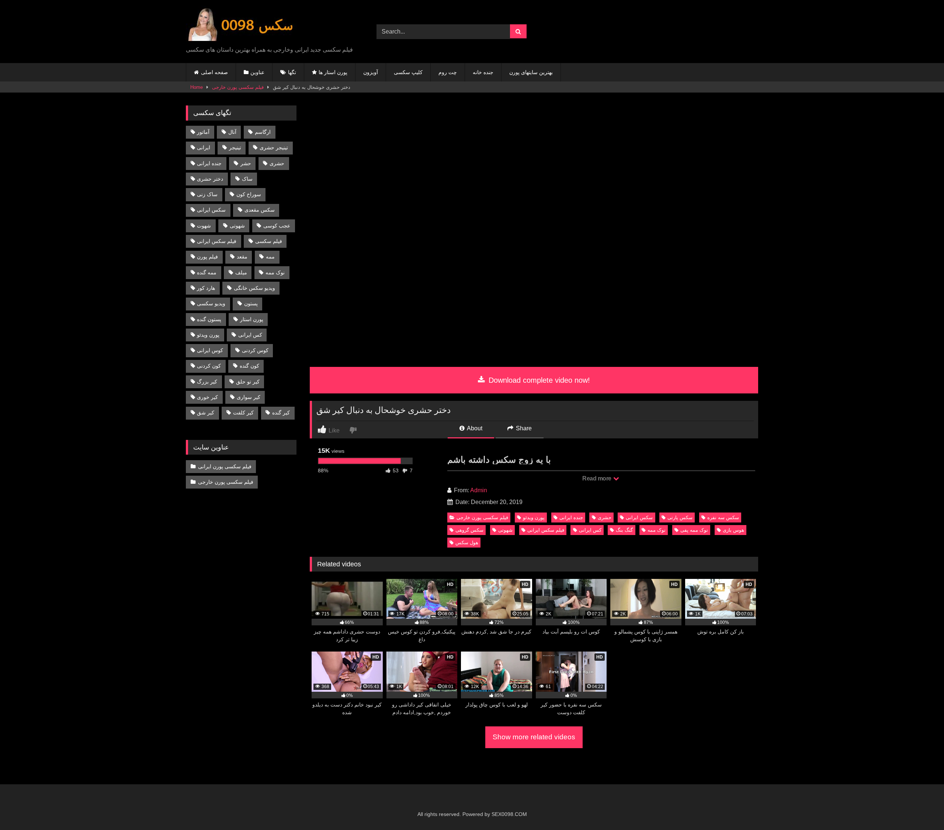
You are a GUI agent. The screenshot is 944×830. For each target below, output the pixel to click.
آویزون (370, 72)
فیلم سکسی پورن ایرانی (224, 466)
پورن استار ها (333, 72)
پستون (251, 303)
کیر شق (205, 413)
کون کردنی (209, 366)
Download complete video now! (538, 380)
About (474, 428)
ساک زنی (207, 194)
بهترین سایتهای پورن (531, 72)
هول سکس (466, 542)
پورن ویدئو (534, 517)
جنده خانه (483, 72)
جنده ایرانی (571, 517)
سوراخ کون (248, 194)
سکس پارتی (680, 517)
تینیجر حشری (274, 147)
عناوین (257, 72)
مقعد (242, 257)
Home (196, 87)
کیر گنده (281, 413)
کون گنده (249, 366)
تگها (292, 72)
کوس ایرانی (210, 350)
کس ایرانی (590, 530)
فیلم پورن (207, 257)
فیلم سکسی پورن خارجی (238, 87)
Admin (478, 490)
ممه (270, 257)
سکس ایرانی (639, 517)
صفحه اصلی (214, 72)
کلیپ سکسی (408, 72)
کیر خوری (207, 397)
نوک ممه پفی (694, 530)
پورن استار (251, 319)
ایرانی (203, 147)
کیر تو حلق (248, 382)
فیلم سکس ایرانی (545, 530)
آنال (232, 132)
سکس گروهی (469, 530)
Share (523, 428)
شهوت (204, 226)
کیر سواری (248, 397)
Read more (597, 478)
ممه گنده (206, 272)
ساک (247, 179)
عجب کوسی (276, 226)
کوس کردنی (255, 350)
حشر (245, 163)
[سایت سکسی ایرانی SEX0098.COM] (241, 25)
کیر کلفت (243, 413)
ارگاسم (263, 132)
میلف (241, 272)
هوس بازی (733, 530)
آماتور (203, 132)
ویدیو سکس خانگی (254, 288)
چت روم (447, 72)
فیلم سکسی (268, 241)
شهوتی (505, 530)
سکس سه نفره (723, 517)
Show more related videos (534, 737)
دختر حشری (210, 179)
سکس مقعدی (259, 210)
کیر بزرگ (207, 382)
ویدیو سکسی (211, 303)
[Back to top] (921, 808)
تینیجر (235, 147)
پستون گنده (209, 319)
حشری (604, 517)
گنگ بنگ (624, 530)
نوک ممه (657, 530)
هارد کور (206, 288)
